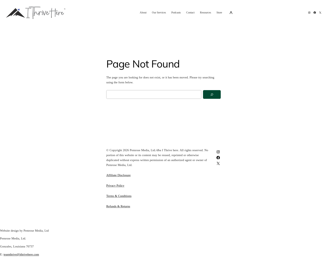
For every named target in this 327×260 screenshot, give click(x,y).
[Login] (231, 12)
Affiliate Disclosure (118, 175)
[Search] (212, 94)
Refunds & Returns (118, 206)
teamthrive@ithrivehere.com (21, 254)
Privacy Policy (115, 185)
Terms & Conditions (118, 196)
